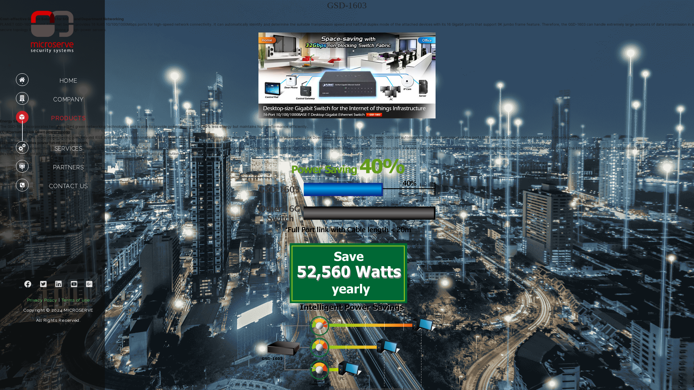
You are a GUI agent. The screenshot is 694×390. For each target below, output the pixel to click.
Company (68, 99)
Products (68, 118)
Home (68, 80)
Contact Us (68, 186)
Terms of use (75, 300)
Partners (68, 167)
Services (68, 148)
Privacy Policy (42, 300)
